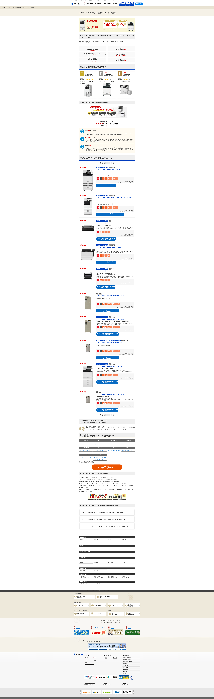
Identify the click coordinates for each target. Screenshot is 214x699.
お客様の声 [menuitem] (125, 671)
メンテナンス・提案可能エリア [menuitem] (108, 661)
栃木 (125, 443)
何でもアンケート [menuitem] (126, 667)
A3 (80, 548)
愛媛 (131, 450)
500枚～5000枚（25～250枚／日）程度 (84, 577)
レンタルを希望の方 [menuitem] (106, 658)
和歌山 (110, 452)
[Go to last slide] (80, 692)
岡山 (83, 457)
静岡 (100, 450)
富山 (117, 443)
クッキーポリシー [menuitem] (125, 684)
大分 (100, 457)
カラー (81, 553)
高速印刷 (81, 562)
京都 (114, 450)
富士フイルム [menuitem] (96, 660)
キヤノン (81, 539)
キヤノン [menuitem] (86, 657)
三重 (102, 450)
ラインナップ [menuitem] (87, 655)
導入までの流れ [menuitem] (106, 665)
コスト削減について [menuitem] (126, 655)
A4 (94, 548)
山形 (100, 443)
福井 (114, 443)
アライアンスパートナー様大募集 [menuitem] (90, 685)
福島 (105, 443)
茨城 (128, 443)
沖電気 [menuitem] (86, 662)
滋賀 (119, 450)
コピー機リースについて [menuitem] (107, 655)
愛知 (94, 450)
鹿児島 (98, 459)
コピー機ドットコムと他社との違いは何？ (117, 627)
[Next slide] (133, 692)
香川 (125, 450)
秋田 (95, 444)
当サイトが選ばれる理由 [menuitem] (127, 659)
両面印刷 (123, 560)
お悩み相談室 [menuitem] (125, 663)
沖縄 (102, 459)
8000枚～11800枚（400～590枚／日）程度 (112, 577)
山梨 (131, 443)
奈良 (117, 450)
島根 (88, 457)
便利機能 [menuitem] (86, 666)
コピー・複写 (110, 562)
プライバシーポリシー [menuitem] (107, 684)
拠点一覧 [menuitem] (124, 683)
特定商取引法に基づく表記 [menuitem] (89, 684)
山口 (86, 457)
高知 (123, 450)
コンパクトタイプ (83, 570)
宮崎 (95, 459)
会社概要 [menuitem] (105, 683)
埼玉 (83, 450)
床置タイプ (96, 570)
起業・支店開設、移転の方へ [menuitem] (127, 661)
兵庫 (111, 450)
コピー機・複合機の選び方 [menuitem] (127, 657)
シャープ (109, 539)
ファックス (96, 560)
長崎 (102, 457)
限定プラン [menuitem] (105, 667)
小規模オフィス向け (97, 583)
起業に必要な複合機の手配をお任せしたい (82, 627)
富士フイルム (96, 539)
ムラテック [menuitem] (86, 660)
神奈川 (86, 450)
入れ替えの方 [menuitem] (106, 663)
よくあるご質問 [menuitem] (125, 665)
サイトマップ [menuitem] (125, 673)
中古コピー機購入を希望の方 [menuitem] (115, 658)
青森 (94, 443)
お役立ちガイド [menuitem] (125, 669)
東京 (80, 450)
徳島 (128, 450)
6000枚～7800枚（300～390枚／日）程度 (98, 577)
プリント (123, 562)
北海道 (81, 443)
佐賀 (97, 457)
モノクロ (95, 553)
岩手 (102, 443)
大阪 (109, 450)
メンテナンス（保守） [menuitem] (107, 659)
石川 (119, 443)
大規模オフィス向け (83, 583)
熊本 (105, 457)
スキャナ (81, 560)
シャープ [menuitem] (95, 657)
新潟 (109, 443)
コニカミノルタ (124, 539)
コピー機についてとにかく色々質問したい (134, 627)
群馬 (123, 443)
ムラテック (96, 541)
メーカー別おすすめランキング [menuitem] (89, 664)
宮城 (97, 443)
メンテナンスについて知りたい (99, 627)
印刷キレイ (96, 562)
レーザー (81, 564)
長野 (111, 443)
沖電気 (109, 541)
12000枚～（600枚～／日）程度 (125, 577)
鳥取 (91, 457)
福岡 (94, 457)
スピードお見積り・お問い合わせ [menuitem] (90, 683)
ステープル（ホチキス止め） (113, 560)
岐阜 (97, 450)
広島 (80, 457)
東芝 (81, 541)
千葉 (89, 450)
